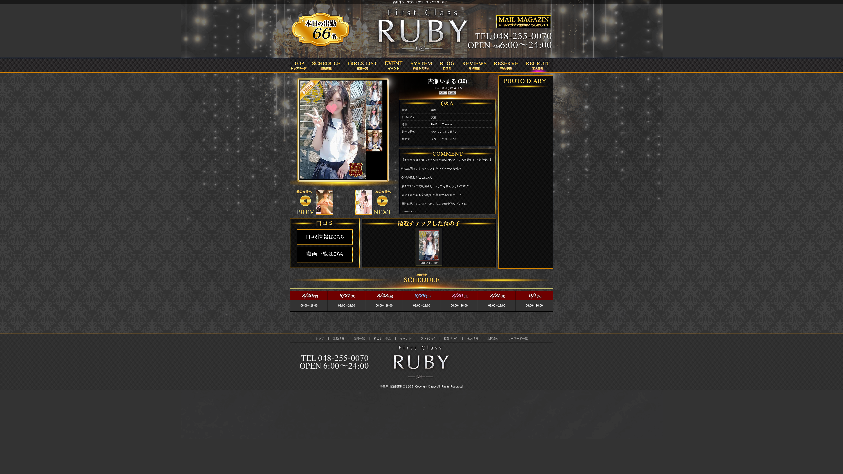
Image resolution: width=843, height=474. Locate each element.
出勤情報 (338, 338)
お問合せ (493, 338)
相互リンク (451, 338)
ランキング (427, 338)
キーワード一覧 (518, 338)
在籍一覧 (359, 338)
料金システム (382, 338)
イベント (405, 338)
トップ (319, 338)
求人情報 (472, 338)
